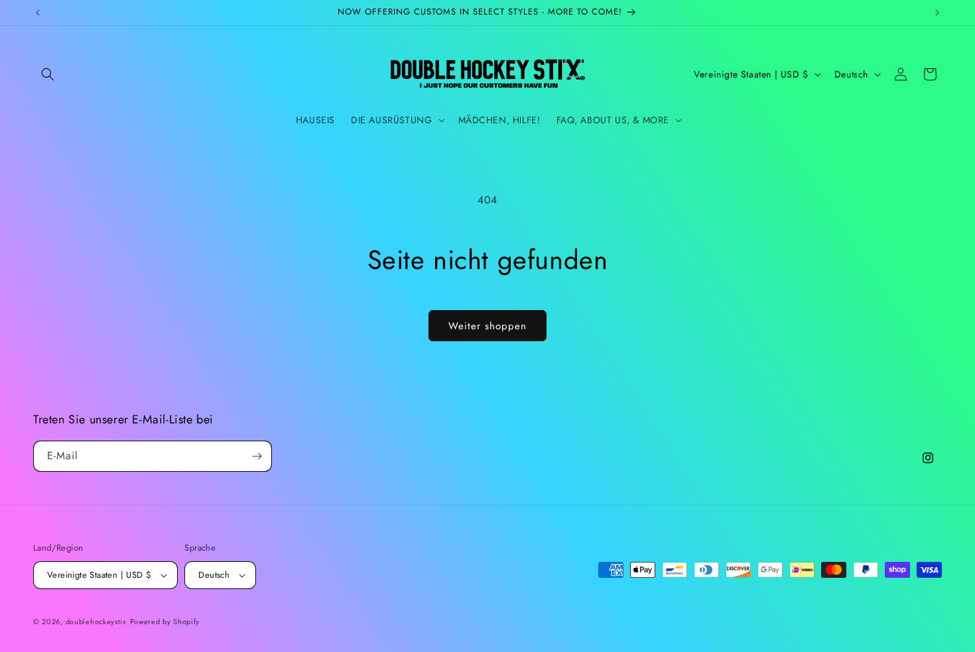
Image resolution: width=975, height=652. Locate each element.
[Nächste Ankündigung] (937, 12)
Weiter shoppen (487, 326)
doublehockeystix (96, 621)
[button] (47, 74)
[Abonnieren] (256, 456)
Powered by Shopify (165, 621)
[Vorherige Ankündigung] (37, 12)
